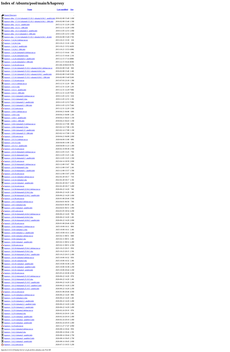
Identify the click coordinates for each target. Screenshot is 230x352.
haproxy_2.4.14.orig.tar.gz (14, 186)
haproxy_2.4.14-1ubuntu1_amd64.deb (18, 183)
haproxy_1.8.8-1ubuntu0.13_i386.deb (18, 133)
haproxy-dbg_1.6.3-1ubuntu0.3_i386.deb (19, 34)
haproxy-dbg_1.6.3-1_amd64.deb (17, 25)
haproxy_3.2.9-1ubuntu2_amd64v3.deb (19, 320)
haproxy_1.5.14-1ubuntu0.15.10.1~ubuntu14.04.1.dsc (24, 71)
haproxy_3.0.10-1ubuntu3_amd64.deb (18, 264)
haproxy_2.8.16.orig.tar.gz (14, 223)
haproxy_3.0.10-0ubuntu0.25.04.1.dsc (18, 251)
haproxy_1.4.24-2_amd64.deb (15, 46)
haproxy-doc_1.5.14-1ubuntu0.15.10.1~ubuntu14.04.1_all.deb (28, 37)
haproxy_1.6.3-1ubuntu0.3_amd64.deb (19, 102)
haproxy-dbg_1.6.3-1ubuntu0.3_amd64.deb (20, 31)
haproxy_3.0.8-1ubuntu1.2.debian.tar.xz (19, 226)
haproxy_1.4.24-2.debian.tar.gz (16, 40)
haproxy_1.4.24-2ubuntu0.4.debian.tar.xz (19, 52)
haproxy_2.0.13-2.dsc (12, 143)
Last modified (62, 9)
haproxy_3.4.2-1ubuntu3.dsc (15, 332)
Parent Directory (10, 15)
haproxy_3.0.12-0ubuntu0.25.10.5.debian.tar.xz (22, 276)
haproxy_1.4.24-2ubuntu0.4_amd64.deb (19, 59)
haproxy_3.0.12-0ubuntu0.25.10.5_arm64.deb (21, 289)
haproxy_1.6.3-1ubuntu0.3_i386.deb (18, 105)
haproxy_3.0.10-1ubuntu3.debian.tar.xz (19, 258)
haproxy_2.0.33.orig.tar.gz (14, 174)
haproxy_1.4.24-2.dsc (12, 43)
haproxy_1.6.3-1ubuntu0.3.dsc (15, 99)
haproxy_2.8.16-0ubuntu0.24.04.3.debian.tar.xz (22, 214)
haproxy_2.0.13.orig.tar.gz (14, 149)
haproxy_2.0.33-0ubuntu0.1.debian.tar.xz (19, 164)
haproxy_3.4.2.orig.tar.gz (13, 345)
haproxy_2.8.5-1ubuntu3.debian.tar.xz (18, 202)
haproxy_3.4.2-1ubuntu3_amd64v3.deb (19, 338)
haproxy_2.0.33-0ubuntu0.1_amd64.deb (19, 171)
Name (29, 9)
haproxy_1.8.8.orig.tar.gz (13, 136)
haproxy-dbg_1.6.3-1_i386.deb (16, 28)
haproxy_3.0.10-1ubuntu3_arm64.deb (18, 270)
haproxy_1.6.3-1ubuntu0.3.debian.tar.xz (19, 96)
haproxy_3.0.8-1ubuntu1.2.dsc (15, 230)
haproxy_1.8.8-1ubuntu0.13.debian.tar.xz (19, 124)
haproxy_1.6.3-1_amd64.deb (15, 90)
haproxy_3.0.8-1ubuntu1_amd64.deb (18, 242)
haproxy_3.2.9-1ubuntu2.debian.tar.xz (18, 310)
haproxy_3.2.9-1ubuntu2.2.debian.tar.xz (19, 295)
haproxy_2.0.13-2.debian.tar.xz (16, 139)
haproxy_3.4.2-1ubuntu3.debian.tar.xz (18, 329)
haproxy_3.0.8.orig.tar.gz (13, 245)
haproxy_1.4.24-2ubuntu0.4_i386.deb (18, 62)
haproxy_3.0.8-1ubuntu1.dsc (15, 239)
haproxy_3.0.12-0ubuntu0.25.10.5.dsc (18, 279)
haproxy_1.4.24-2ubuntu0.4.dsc (16, 56)
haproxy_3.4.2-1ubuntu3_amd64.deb (18, 335)
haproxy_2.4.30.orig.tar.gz (14, 199)
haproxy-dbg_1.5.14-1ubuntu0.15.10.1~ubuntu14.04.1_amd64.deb (29, 18)
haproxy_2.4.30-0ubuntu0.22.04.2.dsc (18, 192)
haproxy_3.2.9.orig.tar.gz (13, 326)
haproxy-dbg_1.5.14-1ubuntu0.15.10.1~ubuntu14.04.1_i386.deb (28, 21)
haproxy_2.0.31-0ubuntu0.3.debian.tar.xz (19, 152)
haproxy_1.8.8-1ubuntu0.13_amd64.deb (19, 130)
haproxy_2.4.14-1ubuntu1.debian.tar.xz (19, 177)
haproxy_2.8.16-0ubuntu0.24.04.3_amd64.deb (22, 220)
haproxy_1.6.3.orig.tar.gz (13, 108)
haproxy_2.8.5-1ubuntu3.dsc (15, 205)
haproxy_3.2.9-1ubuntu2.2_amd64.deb (19, 301)
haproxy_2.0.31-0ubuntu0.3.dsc (16, 155)
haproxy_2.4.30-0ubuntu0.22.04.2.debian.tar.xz (22, 189)
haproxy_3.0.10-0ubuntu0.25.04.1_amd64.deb (22, 254)
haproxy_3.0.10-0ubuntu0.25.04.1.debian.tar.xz (22, 248)
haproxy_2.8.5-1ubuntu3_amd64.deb (18, 208)
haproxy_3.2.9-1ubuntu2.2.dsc (15, 298)
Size (72, 9)
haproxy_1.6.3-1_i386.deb (14, 93)
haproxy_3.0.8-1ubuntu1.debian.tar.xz (18, 236)
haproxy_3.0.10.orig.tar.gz (14, 273)
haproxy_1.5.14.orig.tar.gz (14, 80)
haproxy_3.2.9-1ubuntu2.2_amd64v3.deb (20, 304)
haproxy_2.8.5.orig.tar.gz (13, 211)
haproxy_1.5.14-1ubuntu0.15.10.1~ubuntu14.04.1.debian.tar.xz (28, 68)
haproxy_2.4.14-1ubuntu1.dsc (15, 180)
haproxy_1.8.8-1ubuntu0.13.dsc (16, 127)
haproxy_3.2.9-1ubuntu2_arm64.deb (18, 323)
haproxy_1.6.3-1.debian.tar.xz (15, 84)
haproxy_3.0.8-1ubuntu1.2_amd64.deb (19, 233)
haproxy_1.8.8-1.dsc (12, 115)
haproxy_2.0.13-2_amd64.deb (15, 146)
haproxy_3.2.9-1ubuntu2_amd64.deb (18, 317)
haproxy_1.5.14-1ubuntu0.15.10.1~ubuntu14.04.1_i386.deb (27, 77)
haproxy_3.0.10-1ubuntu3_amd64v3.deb (19, 267)
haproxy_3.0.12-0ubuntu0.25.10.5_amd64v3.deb (22, 285)
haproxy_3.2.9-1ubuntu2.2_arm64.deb (18, 307)
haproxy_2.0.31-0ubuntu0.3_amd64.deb (19, 158)
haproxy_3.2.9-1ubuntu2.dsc (15, 313)
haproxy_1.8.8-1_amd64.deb (15, 118)
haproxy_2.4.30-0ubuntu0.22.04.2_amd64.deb (22, 195)
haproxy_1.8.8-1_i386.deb (14, 121)
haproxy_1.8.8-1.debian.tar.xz (15, 112)
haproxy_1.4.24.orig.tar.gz (14, 65)
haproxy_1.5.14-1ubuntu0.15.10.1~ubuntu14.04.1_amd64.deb (28, 74)
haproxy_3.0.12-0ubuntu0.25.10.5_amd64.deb (22, 282)
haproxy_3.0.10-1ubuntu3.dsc (15, 261)
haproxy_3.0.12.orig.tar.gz (14, 292)
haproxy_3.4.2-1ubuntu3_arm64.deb (18, 341)
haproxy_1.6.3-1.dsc (12, 87)
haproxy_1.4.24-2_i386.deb (14, 49)
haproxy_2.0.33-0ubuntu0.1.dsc (16, 167)
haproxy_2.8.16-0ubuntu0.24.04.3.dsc (18, 217)
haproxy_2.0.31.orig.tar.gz (14, 161)
